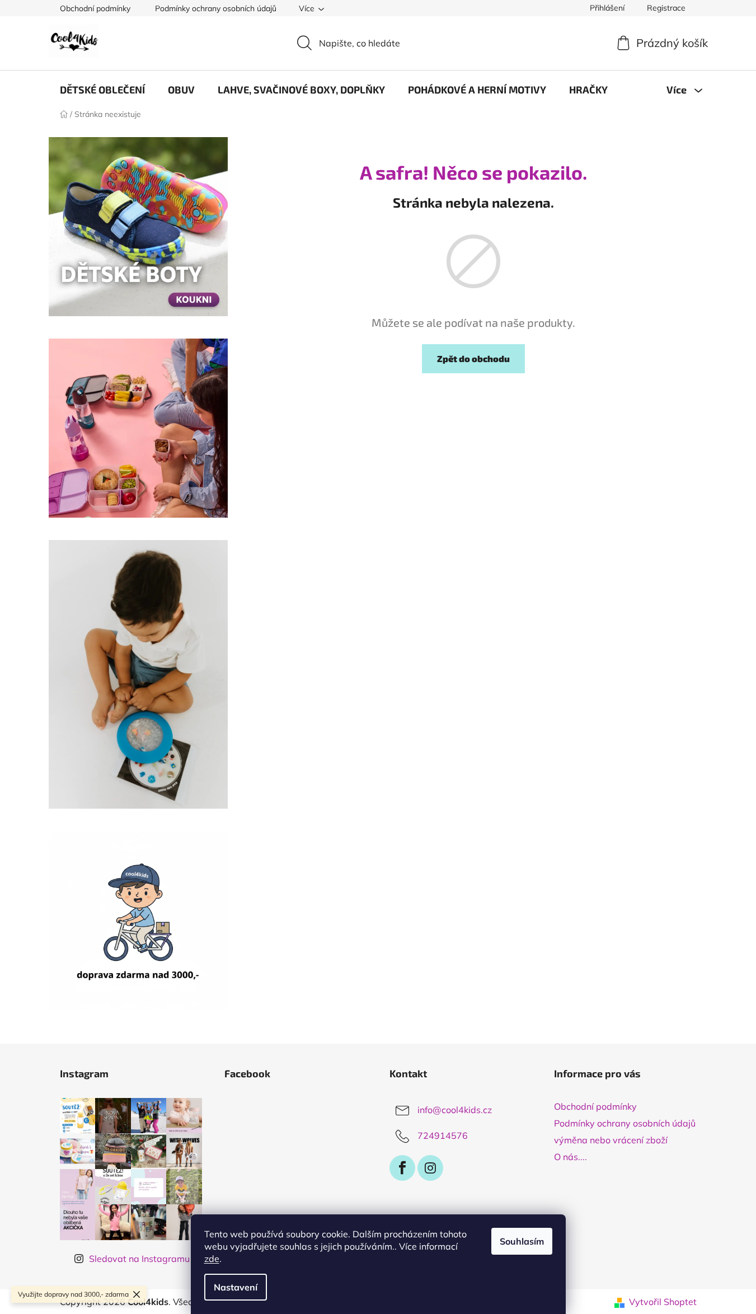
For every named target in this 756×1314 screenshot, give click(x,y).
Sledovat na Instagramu (139, 1258)
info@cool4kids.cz (454, 1109)
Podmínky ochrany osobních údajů (215, 8)
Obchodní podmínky (95, 8)
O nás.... (570, 1156)
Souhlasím (522, 1241)
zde (211, 1258)
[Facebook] (402, 1168)
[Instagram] (430, 1168)
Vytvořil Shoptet (663, 1301)
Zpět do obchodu (473, 358)
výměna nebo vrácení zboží (611, 1140)
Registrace (666, 8)
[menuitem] (102, 90)
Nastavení (235, 1287)
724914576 (442, 1135)
